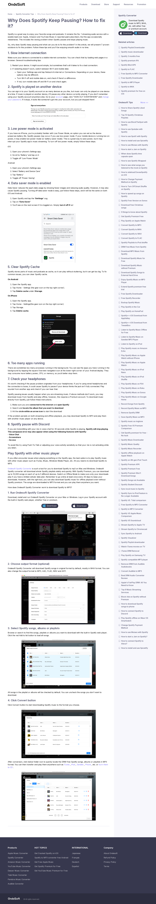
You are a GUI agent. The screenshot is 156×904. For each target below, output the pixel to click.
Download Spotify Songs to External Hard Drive (132, 273)
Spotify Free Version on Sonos (134, 200)
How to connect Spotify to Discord (132, 612)
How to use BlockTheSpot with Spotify (134, 123)
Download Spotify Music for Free (133, 259)
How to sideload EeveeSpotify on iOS (134, 173)
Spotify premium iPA (130, 60)
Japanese (76, 853)
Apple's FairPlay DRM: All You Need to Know (134, 583)
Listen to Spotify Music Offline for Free (134, 331)
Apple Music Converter (18, 853)
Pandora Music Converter (19, 879)
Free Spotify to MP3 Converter (134, 73)
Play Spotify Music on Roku (132, 388)
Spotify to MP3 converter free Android (51, 857)
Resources (128, 4)
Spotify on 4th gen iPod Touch (134, 460)
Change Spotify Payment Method (132, 626)
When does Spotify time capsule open (131, 155)
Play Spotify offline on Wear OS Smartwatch (134, 619)
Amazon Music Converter (19, 862)
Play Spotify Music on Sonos (133, 392)
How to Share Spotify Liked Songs (133, 109)
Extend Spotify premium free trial (133, 288)
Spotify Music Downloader (132, 440)
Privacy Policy (110, 862)
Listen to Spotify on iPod (131, 344)
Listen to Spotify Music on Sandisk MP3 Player (132, 338)
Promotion (141, 4)
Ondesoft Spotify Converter (20, 468)
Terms (106, 866)
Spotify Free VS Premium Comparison (132, 427)
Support (116, 4)
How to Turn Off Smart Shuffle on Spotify (134, 187)
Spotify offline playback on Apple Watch (132, 454)
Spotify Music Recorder (131, 448)
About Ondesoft (110, 853)
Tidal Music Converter (17, 875)
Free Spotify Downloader (132, 78)
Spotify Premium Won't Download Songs (131, 474)
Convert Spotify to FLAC (131, 238)
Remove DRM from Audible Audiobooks (133, 565)
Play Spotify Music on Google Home (133, 398)
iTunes (67, 764)
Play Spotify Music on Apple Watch (133, 363)
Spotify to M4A (127, 87)
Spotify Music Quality (130, 444)
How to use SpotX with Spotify (134, 136)
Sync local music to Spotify (132, 489)
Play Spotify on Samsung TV (133, 555)
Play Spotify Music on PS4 (132, 384)
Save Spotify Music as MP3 (132, 417)
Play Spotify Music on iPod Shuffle (132, 378)
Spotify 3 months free (130, 56)
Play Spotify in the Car (130, 307)
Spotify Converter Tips (25, 14)
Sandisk (80, 764)
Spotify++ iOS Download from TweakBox (134, 324)
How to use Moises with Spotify (134, 145)
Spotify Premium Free (130, 469)
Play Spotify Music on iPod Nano (132, 370)
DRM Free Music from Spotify (133, 247)
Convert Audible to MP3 (131, 571)
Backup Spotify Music (130, 302)
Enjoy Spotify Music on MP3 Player (133, 280)
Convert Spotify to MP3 (131, 225)
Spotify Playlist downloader (133, 542)
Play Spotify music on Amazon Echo (134, 349)
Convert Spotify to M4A (131, 229)
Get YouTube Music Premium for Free (51, 871)
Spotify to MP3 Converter (132, 509)
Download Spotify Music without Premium (131, 266)
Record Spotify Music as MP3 (133, 408)
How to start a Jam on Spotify (133, 149)
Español (75, 866)
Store (106, 4)
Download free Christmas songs (132, 206)
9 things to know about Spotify (134, 212)
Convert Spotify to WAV (131, 234)
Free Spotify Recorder (130, 298)
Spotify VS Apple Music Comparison (131, 514)
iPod (73, 764)
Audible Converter (16, 884)
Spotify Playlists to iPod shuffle (134, 242)
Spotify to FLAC (128, 69)
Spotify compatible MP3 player (134, 559)
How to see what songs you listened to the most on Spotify (134, 166)
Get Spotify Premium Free (132, 216)
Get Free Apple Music (43, 862)
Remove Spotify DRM (130, 412)
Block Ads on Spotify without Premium (133, 598)
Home (10, 14)
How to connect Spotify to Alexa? (132, 642)
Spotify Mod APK (128, 65)
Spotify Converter (15, 857)
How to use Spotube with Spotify (132, 130)
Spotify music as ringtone (132, 421)
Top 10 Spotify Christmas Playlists (132, 116)
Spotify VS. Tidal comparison (133, 500)
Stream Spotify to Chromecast (134, 529)
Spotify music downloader (132, 52)
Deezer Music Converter (18, 871)
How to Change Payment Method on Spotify (131, 180)
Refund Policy (110, 857)
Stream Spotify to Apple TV (133, 525)
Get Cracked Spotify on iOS (46, 853)
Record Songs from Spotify (132, 404)
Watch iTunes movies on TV (133, 546)
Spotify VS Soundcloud (131, 520)
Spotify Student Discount (131, 484)
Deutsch (75, 862)
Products (83, 4)
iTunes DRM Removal (130, 551)
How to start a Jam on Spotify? (134, 636)
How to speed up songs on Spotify (132, 194)
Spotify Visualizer (128, 538)
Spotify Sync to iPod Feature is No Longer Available (134, 494)
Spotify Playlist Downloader (133, 47)
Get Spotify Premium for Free (47, 866)
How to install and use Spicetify (134, 140)
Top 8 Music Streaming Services (131, 591)
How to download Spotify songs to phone (132, 605)
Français (75, 857)
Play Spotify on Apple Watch (133, 221)
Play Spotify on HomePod (132, 311)
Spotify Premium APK (130, 464)
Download (95, 4)
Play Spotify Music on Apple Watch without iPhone (133, 356)
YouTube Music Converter (19, 866)
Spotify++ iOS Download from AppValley (134, 316)
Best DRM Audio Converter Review (132, 576)
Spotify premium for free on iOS (133, 92)
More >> (144, 102)
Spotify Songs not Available (133, 480)
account (59, 97)
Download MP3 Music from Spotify (132, 252)
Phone (88, 764)
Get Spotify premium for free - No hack (134, 434)
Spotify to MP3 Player (130, 82)
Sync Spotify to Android (131, 533)
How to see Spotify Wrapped (133, 161)
